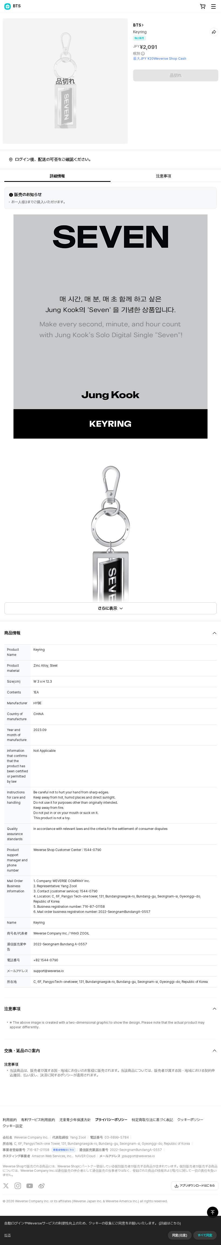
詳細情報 (57, 176)
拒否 (7, 1235)
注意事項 (163, 176)
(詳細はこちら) (170, 1223)
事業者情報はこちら (63, 1149)
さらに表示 (107, 608)
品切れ (176, 75)
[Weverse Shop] (7, 6)
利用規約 (10, 1120)
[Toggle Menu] (213, 6)
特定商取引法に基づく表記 (152, 1120)
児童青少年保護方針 (75, 1120)
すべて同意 (205, 1235)
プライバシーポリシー (111, 1120)
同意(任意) (179, 1235)
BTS (137, 25)
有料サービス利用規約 (38, 1120)
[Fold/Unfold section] (110, 633)
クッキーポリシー (190, 1120)
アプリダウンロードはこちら (197, 1185)
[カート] (202, 6)
